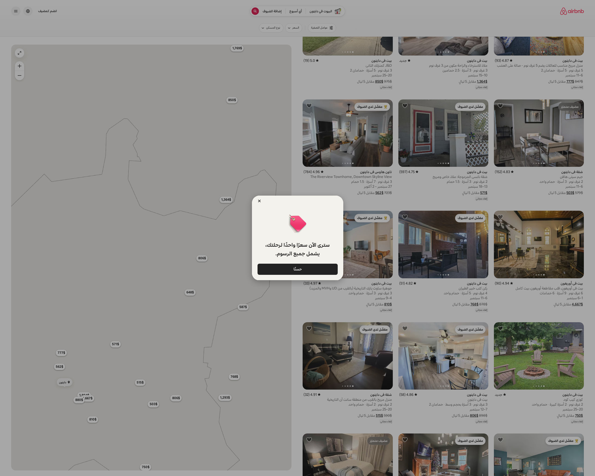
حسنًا (297, 268)
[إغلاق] (259, 201)
